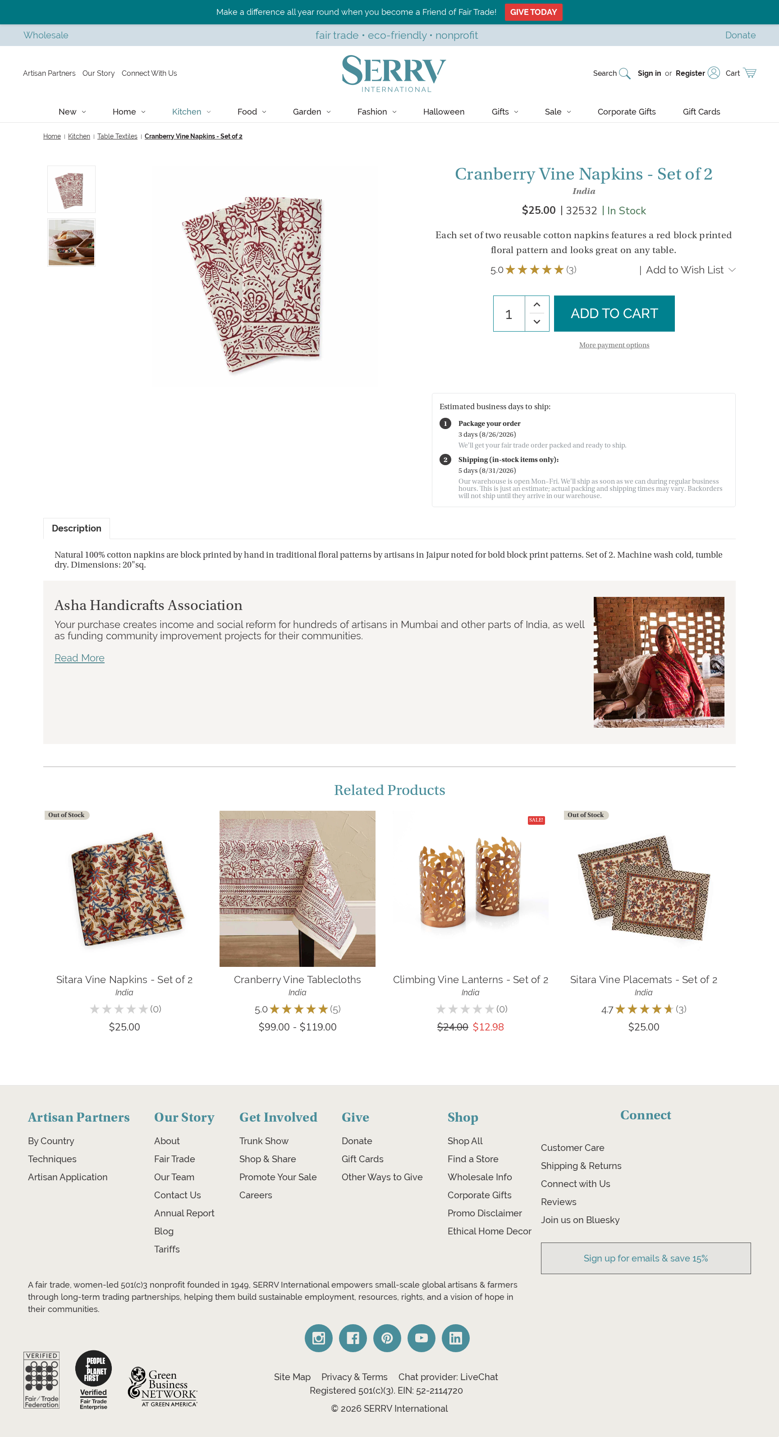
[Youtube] (421, 1338)
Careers (255, 1195)
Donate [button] (740, 35)
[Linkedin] (456, 1338)
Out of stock (124, 902)
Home (124, 111)
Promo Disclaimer (485, 1213)
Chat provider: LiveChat (448, 1377)
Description (76, 528)
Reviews (559, 1202)
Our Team (174, 1177)
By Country (51, 1141)
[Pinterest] (387, 1338)
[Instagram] (319, 1338)
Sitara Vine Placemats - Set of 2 (643, 979)
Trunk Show (264, 1141)
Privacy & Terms (354, 1377)
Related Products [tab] (389, 790)
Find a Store (473, 1159)
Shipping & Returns (581, 1165)
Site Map (292, 1377)
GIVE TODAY (533, 12)
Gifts (500, 111)
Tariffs (167, 1249)
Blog (164, 1231)
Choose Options (297, 902)
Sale (553, 111)
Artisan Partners (49, 73)
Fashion (372, 111)
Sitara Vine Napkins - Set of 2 (124, 979)
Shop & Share (267, 1159)
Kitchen (187, 111)
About (167, 1141)
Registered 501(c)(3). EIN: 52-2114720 (386, 1390)
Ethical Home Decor (490, 1231)
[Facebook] (353, 1338)
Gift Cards (701, 111)
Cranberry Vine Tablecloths (298, 979)
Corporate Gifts (627, 111)
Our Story (98, 73)
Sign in (649, 73)
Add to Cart (471, 902)
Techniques (52, 1159)
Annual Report (184, 1213)
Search (605, 73)
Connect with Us (575, 1183)
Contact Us (177, 1195)
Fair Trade (174, 1159)
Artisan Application (68, 1177)
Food (247, 111)
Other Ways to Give (382, 1177)
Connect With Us (149, 73)
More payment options (614, 345)
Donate (357, 1141)
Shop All (465, 1141)
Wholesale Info (480, 1177)
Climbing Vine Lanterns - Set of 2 (470, 979)
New (68, 111)
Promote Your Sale (278, 1177)
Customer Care (573, 1147)
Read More (80, 658)
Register (690, 73)
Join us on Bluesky (580, 1220)
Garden (307, 111)
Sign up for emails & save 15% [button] (646, 1258)
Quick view (124, 875)
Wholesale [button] (46, 35)
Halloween (444, 111)
